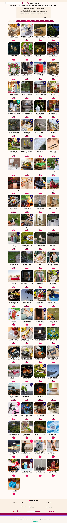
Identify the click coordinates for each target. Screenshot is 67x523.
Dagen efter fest (23, 21)
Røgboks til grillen (14, 358)
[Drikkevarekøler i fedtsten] (40, 446)
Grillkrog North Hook (53, 471)
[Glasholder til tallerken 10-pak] (27, 238)
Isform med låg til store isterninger (26, 358)
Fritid (29, 5)
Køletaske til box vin (40, 74)
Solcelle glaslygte (14, 55)
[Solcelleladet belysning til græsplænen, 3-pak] (14, 257)
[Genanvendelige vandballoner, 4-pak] (53, 333)
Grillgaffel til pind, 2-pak (27, 208)
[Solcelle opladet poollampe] (53, 427)
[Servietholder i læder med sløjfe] (53, 352)
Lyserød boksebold (14, 415)
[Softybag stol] (53, 183)
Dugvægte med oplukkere (27, 434)
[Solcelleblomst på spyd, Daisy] (14, 427)
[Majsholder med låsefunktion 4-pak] (27, 333)
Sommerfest (51, 21)
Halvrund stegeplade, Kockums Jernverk (14, 303)
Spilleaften (47, 21)
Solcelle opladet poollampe (53, 434)
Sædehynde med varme (27, 321)
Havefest (28, 21)
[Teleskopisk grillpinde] (53, 314)
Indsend (38, 511)
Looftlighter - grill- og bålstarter (27, 227)
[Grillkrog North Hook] (53, 465)
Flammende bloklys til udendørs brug (14, 113)
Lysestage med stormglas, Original (40, 94)
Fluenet (40, 264)
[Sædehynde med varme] (27, 314)
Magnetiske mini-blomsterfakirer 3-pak (27, 152)
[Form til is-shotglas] (14, 484)
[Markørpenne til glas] (53, 144)
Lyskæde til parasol (53, 245)
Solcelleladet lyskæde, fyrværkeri (14, 132)
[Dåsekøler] (14, 238)
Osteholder (53, 94)
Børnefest (18, 21)
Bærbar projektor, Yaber (53, 208)
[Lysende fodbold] (40, 389)
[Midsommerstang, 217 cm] (14, 144)
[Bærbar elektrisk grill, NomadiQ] (53, 257)
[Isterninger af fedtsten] (40, 408)
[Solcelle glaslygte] (14, 48)
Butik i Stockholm (31, 507)
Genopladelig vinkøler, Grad (40, 227)
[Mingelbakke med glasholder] (40, 371)
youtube (53, 511)
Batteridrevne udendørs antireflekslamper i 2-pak (27, 265)
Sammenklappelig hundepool (53, 302)
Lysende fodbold (40, 396)
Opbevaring (23, 5)
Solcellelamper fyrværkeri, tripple (40, 434)
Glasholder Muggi (14, 377)
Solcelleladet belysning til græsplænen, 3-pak (14, 265)
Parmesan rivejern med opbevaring (27, 36)
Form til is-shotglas (14, 490)
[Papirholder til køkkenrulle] (14, 87)
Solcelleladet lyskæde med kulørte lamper (26, 416)
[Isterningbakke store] (53, 276)
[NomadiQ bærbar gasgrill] (40, 183)
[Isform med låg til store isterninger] (27, 352)
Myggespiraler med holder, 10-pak (40, 36)
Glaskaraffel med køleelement (27, 396)
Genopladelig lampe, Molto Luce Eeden (14, 453)
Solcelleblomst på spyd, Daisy (14, 434)
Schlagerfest (42, 21)
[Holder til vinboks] (27, 68)
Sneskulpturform (27, 471)
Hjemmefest (32, 21)
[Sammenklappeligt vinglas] (40, 106)
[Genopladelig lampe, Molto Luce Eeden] (14, 446)
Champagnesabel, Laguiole (13, 227)
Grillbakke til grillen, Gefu (14, 208)
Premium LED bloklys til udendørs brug (53, 75)
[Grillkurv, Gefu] (27, 164)
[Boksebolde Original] (27, 446)
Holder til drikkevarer (40, 283)
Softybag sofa (14, 283)
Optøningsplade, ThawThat (14, 339)
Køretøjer (36, 5)
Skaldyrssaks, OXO (53, 452)
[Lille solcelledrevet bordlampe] (27, 106)
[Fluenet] (40, 257)
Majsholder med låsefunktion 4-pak (27, 339)
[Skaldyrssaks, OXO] (53, 446)
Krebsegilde (37, 21)
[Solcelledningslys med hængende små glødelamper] (40, 125)
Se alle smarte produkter (49, 507)
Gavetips (39, 5)
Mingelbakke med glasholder (40, 377)
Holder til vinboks (27, 74)
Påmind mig (13, 212)
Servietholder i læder (27, 132)
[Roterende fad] (53, 389)
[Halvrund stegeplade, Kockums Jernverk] (14, 295)
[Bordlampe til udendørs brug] (40, 238)
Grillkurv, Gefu (27, 171)
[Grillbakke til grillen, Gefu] (14, 201)
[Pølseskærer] (53, 48)
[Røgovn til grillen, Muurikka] (14, 389)
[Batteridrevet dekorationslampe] (40, 48)
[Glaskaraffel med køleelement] (27, 389)
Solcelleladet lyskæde (53, 36)
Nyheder (11, 5)
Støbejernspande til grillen (27, 377)
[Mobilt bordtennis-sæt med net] (40, 352)
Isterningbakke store (53, 283)
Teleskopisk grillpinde (53, 321)
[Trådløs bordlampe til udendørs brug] (40, 333)
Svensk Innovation (51, 5)
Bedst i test (46, 5)
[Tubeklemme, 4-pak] (40, 144)
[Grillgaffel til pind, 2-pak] (27, 201)
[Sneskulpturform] (27, 465)
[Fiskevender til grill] (53, 125)
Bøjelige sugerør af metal (53, 113)
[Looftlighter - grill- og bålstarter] (27, 220)
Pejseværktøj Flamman (40, 321)
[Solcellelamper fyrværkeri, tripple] (40, 427)
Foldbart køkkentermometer (13, 471)
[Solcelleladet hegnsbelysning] (53, 220)
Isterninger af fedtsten (40, 415)
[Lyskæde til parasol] (53, 238)
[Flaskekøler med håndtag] (40, 201)
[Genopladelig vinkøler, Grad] (40, 220)
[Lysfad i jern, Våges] (40, 465)
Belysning (27, 5)
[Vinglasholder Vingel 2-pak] (53, 164)
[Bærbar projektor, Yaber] (53, 201)
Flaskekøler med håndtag (40, 208)
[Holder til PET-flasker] (40, 295)
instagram (51, 511)
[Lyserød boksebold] (14, 408)
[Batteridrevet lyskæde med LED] (27, 87)
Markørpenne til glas (53, 151)
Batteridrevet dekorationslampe (40, 55)
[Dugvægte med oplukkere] (27, 427)
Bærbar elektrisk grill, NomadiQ (53, 264)
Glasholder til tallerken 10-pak (27, 245)
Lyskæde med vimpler (53, 377)
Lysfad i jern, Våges (40, 471)
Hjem (17, 5)
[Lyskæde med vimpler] (53, 371)
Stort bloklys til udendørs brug (14, 190)
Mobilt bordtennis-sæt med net (40, 358)
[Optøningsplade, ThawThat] (14, 333)
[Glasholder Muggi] (14, 371)
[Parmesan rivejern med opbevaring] (27, 30)
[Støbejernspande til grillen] (27, 371)
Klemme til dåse (27, 55)
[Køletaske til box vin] (40, 68)
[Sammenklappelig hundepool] (53, 295)
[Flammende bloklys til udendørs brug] (14, 106)
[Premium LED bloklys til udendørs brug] (53, 68)
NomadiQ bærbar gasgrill (40, 190)
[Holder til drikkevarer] (40, 276)
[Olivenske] (53, 408)
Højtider (43, 5)
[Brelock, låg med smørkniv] (40, 164)
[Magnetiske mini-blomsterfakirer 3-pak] (27, 144)
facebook (50, 511)
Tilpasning (31, 521)
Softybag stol (53, 190)
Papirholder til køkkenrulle (14, 94)
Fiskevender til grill (53, 132)
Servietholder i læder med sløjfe (53, 358)
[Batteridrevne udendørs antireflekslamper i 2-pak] (27, 257)
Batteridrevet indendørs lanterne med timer (27, 284)
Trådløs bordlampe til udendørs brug (40, 339)
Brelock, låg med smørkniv (40, 171)
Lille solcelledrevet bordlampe (27, 113)
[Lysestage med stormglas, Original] (40, 87)
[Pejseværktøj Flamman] (40, 314)
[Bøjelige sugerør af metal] (53, 106)
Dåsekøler (13, 245)
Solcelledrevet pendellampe (27, 302)
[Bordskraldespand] (14, 164)
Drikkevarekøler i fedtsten (40, 452)
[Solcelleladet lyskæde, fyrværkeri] (14, 125)
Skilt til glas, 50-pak (14, 36)
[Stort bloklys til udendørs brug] (14, 183)
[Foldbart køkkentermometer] (14, 465)
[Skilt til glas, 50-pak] (14, 30)
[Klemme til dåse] (27, 48)
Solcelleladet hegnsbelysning (53, 227)
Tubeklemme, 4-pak (40, 151)
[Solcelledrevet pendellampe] (27, 295)
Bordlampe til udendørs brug (40, 245)
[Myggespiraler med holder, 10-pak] (40, 30)
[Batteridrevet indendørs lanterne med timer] (27, 276)
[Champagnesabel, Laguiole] (14, 220)
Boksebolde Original (27, 452)
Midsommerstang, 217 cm (14, 151)
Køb (13, 40)
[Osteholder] (53, 87)
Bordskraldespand (14, 171)
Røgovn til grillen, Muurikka (14, 396)
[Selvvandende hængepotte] (14, 68)
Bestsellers (14, 5)
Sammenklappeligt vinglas (40, 113)
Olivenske (53, 415)
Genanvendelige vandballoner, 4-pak (53, 339)
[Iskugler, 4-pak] (14, 314)
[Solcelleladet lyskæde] (53, 30)
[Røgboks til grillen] (14, 352)
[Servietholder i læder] (27, 125)
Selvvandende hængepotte (14, 74)
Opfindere (55, 5)
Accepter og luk (35, 521)
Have (20, 5)
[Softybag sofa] (14, 276)
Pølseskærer (53, 55)
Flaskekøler (27, 190)
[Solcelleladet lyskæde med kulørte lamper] (27, 408)
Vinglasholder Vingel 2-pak (53, 171)
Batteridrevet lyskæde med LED (27, 94)
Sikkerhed (33, 5)
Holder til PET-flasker (40, 302)
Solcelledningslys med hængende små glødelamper (40, 133)
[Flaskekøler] (27, 183)
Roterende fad (53, 396)
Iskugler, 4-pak (13, 321)
